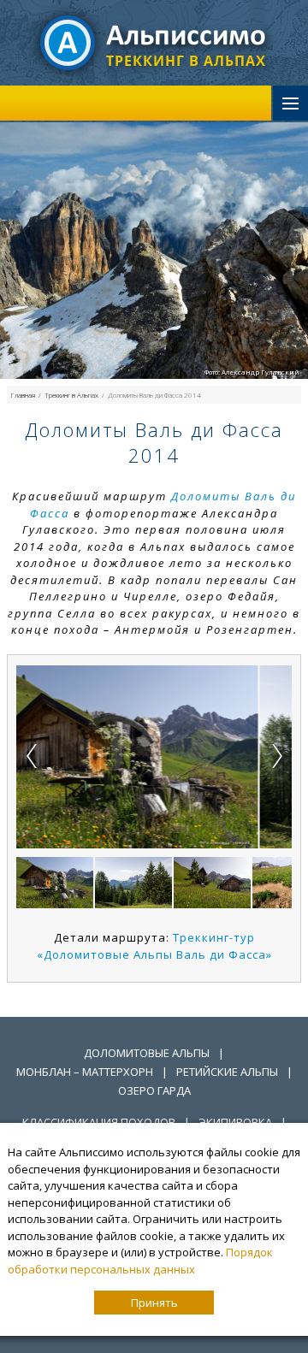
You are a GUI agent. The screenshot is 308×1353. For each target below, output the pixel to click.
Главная (23, 394)
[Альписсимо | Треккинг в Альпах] (154, 41)
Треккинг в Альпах (71, 394)
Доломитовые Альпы (147, 1053)
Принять (154, 1302)
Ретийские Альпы (227, 1071)
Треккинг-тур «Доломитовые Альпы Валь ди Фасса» (154, 946)
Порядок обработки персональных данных (140, 1260)
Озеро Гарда (154, 1090)
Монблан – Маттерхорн (84, 1071)
